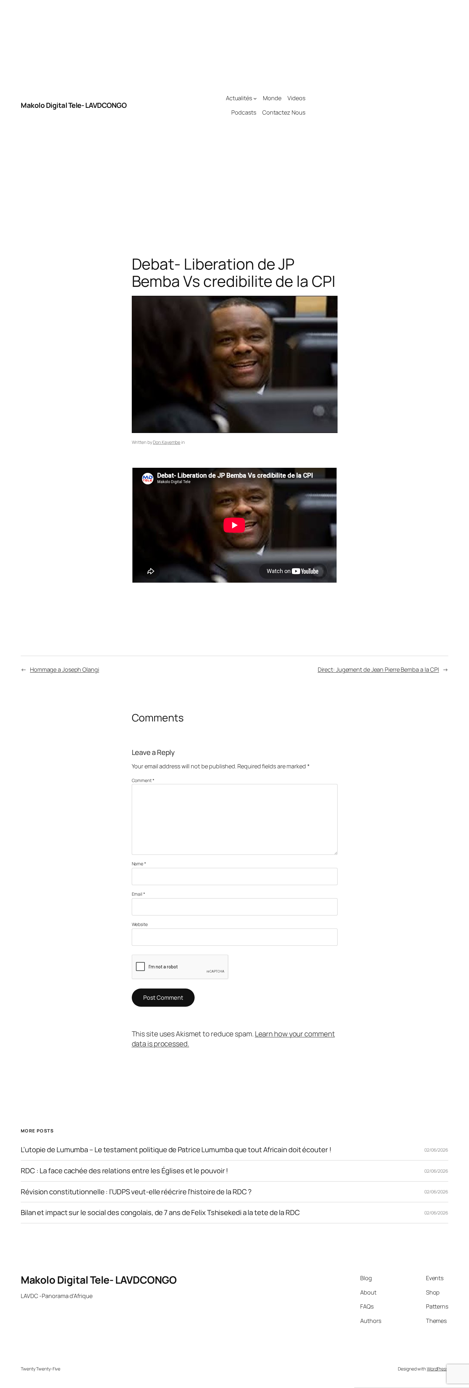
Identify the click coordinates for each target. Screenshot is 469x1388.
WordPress (437, 1369)
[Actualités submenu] (255, 98)
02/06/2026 (436, 1150)
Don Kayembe (166, 442)
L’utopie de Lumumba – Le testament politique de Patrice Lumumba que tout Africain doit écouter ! (176, 1150)
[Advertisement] (376, 105)
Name (139, 864)
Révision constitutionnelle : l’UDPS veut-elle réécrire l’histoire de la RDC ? (136, 1192)
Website (140, 924)
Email (138, 894)
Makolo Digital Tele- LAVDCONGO (73, 105)
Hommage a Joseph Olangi (64, 669)
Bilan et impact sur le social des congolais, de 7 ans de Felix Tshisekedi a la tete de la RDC (160, 1213)
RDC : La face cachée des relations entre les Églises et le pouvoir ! (124, 1171)
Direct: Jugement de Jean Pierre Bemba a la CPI (378, 669)
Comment (143, 780)
